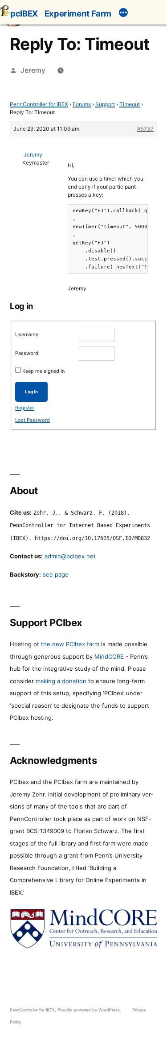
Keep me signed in (43, 371)
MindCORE (109, 656)
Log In (31, 391)
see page (56, 574)
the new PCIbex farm (70, 644)
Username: (27, 334)
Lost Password (32, 420)
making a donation (61, 681)
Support (105, 104)
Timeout (129, 104)
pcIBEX (24, 13)
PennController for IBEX (39, 104)
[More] (123, 13)
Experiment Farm (78, 13)
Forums (82, 104)
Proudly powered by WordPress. (89, 1009)
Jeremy (32, 70)
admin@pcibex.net (70, 556)
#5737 (145, 128)
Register (24, 407)
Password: (27, 353)
